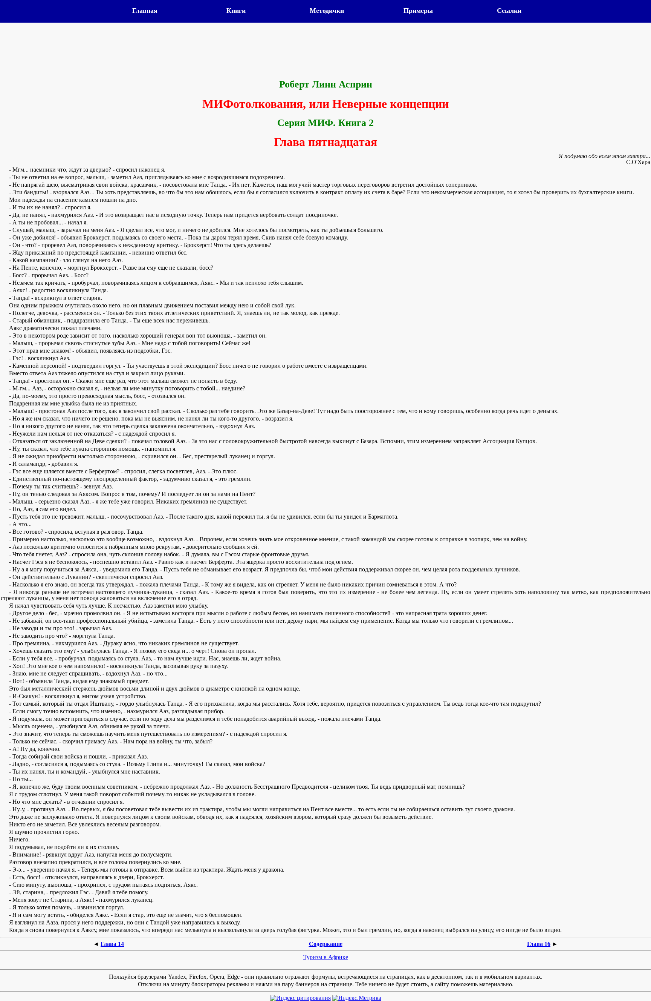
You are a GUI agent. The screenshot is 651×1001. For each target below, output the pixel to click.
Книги (236, 10)
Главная (144, 10)
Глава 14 (112, 944)
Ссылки (509, 10)
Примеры (418, 10)
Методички (327, 10)
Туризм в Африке (325, 957)
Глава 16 (538, 944)
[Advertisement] (325, 52)
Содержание (325, 944)
